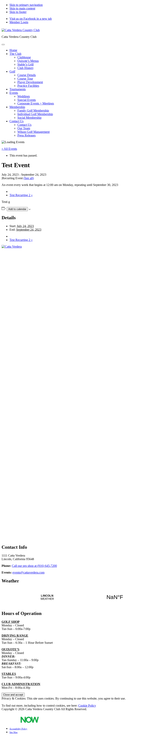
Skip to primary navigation (26, 5)
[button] (15, 53)
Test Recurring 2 (21, 195)
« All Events (9, 148)
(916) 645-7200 (34, 565)
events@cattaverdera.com (28, 572)
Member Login (18, 22)
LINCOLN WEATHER (81, 597)
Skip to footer (17, 12)
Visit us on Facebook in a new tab (30, 18)
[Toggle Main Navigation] (3, 44)
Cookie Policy (87, 705)
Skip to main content (22, 8)
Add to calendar (17, 209)
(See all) (29, 178)
